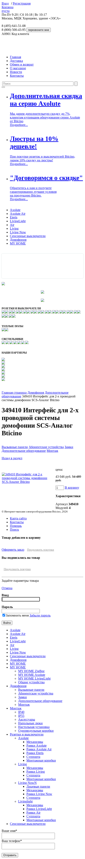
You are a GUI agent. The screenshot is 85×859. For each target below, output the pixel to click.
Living (14, 228)
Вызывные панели (15, 447)
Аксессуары (26, 719)
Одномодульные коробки (36, 730)
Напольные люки (30, 723)
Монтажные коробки (41, 760)
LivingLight (18, 221)
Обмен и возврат (22, 64)
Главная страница (14, 392)
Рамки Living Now (39, 794)
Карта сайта (18, 518)
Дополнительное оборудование (24, 450)
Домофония (18, 239)
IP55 (21, 715)
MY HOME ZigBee (31, 671)
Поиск (14, 529)
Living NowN (27, 783)
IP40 (21, 712)
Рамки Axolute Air (39, 749)
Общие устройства (31, 682)
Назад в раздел (12, 458)
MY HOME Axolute (31, 675)
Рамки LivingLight (39, 809)
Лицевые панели (38, 786)
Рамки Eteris (35, 753)
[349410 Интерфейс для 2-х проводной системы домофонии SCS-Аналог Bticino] (28, 481)
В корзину (72, 487)
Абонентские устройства (46, 447)
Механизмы (34, 742)
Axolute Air (17, 213)
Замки (69, 447)
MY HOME (18, 243)
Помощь (16, 526)
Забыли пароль (40, 615)
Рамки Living (35, 771)
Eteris (13, 217)
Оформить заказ (13, 549)
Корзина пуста (7, 9)
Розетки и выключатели (27, 734)
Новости (16, 72)
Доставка (16, 60)
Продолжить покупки (40, 549)
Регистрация (22, 3)
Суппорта (33, 756)
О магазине (18, 68)
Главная (15, 57)
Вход (5, 3)
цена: (59, 469)
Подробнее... (19, 125)
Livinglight (25, 801)
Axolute (15, 210)
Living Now (18, 232)
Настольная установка (34, 727)
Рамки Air (33, 812)
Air (12, 225)
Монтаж (52, 450)
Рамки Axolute (36, 745)
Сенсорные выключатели (28, 236)
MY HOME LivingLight (34, 678)
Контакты (17, 75)
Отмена (7, 588)
